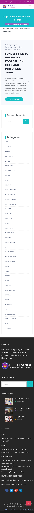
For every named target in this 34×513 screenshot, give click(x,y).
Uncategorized (10, 314)
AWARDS (8, 147)
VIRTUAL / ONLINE (10, 319)
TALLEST (7, 309)
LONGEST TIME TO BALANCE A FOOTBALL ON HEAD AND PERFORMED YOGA (16, 63)
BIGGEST (8, 151)
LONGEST (10, 50)
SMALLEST (8, 285)
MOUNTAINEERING (10, 257)
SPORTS (7, 300)
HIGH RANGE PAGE (11, 190)
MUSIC (7, 266)
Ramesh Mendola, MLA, (23, 408)
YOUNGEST (8, 328)
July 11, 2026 (19, 410)
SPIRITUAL (8, 295)
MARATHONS (9, 228)
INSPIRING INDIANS (10, 199)
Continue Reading (14, 99)
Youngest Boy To (20, 417)
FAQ (6, 509)
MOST (7, 247)
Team (13, 509)
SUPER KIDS (8, 304)
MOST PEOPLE (9, 252)
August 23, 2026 (20, 401)
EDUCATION (9, 166)
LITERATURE (8, 218)
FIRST (7, 180)
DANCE (7, 161)
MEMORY (8, 238)
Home (9, 24)
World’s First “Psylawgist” (23, 398)
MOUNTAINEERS (10, 261)
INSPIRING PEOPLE (10, 204)
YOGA (7, 324)
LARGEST (8, 209)
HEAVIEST (8, 185)
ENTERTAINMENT (10, 171)
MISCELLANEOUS (10, 242)
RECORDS (17, 50)
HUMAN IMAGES (10, 195)
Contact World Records (25, 509)
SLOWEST (8, 281)
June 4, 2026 (19, 419)
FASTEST (8, 175)
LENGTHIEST (9, 214)
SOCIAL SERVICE (10, 290)
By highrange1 (12, 45)
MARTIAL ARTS (9, 233)
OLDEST (7, 271)
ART (6, 142)
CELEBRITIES (9, 156)
